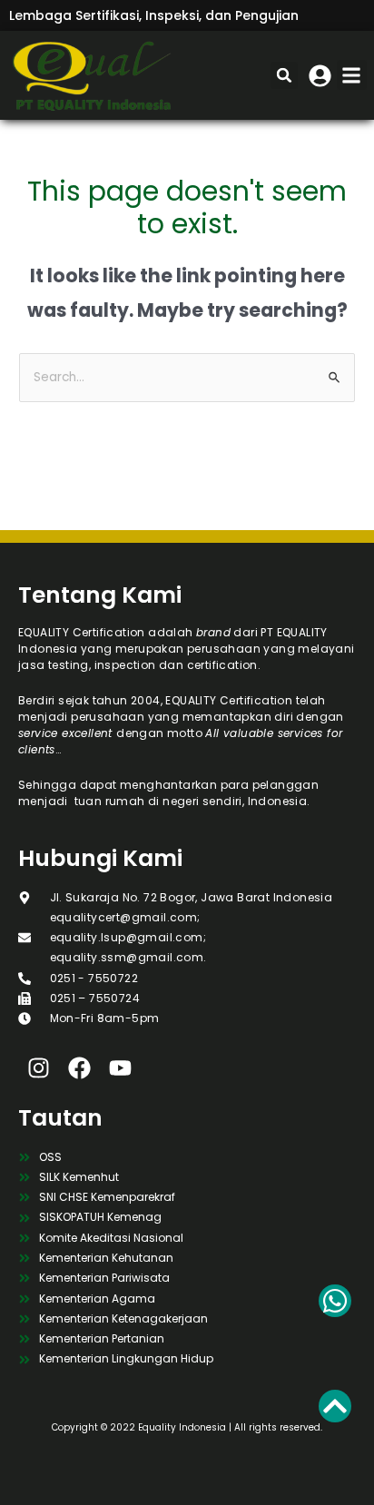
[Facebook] (79, 1068)
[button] (352, 75)
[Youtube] (120, 1068)
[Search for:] (187, 377)
